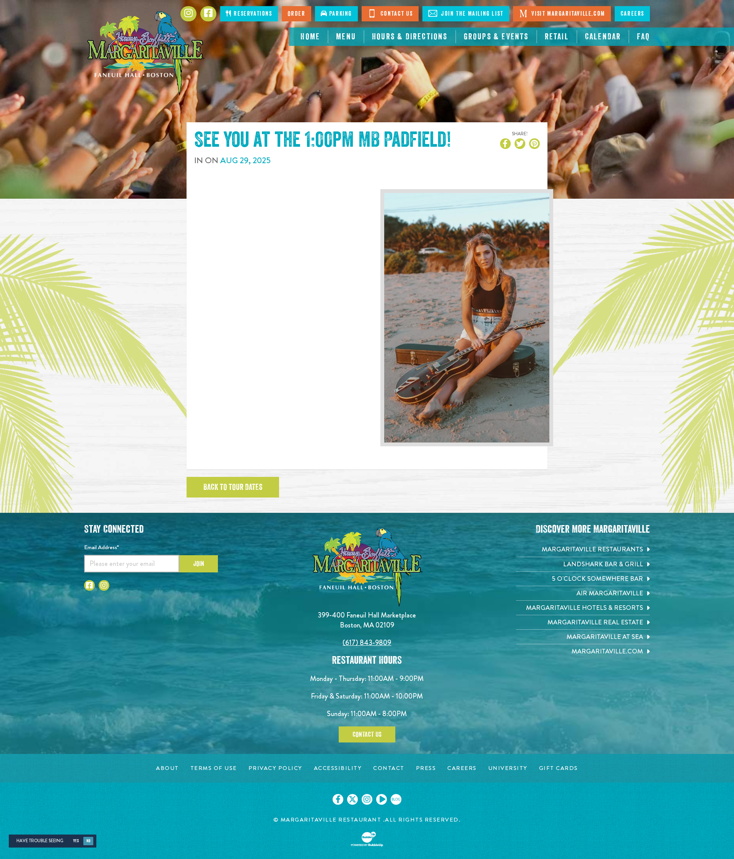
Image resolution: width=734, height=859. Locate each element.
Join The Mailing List (471, 14)
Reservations (252, 14)
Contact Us (395, 14)
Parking (339, 14)
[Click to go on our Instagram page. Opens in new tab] (367, 799)
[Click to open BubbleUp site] (367, 839)
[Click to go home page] (145, 53)
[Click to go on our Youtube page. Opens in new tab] (381, 799)
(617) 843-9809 (367, 642)
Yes (76, 841)
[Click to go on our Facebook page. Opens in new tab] (338, 799)
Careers (632, 14)
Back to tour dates (232, 487)
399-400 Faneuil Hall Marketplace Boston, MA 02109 (367, 620)
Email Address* (101, 547)
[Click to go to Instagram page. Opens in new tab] (188, 13)
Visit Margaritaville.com (567, 14)
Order (296, 14)
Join (198, 563)
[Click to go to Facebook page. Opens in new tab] (208, 13)
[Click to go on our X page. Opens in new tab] (352, 799)
